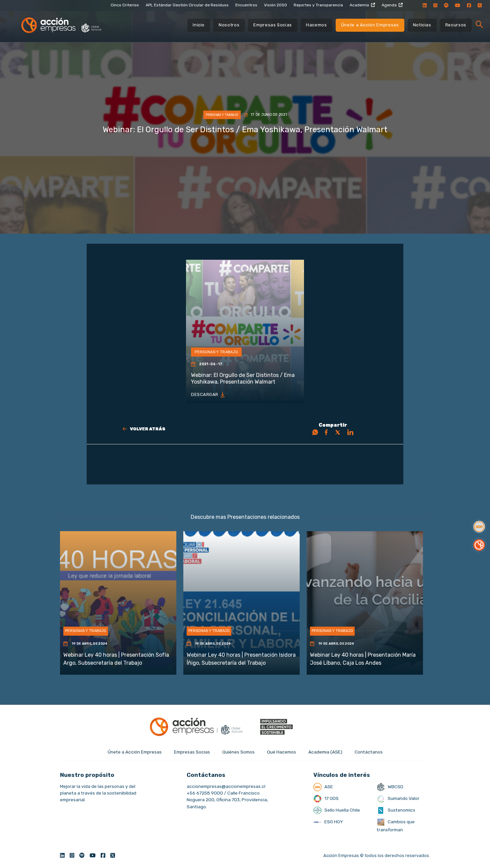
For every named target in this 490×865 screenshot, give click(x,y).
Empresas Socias (272, 24)
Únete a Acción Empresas (370, 24)
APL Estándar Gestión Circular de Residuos (187, 5)
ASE (328, 786)
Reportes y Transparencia (318, 5)
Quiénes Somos (238, 751)
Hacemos (316, 24)
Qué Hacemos (281, 751)
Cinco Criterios (125, 5)
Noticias (422, 24)
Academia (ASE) (325, 751)
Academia (359, 5)
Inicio (199, 24)
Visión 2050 (275, 5)
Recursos (455, 24)
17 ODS (331, 798)
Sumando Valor (403, 798)
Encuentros (246, 5)
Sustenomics (401, 810)
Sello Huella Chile (341, 810)
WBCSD (395, 786)
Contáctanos (369, 751)
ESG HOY (333, 821)
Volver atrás (147, 428)
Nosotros (229, 24)
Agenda (389, 5)
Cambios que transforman (396, 825)
